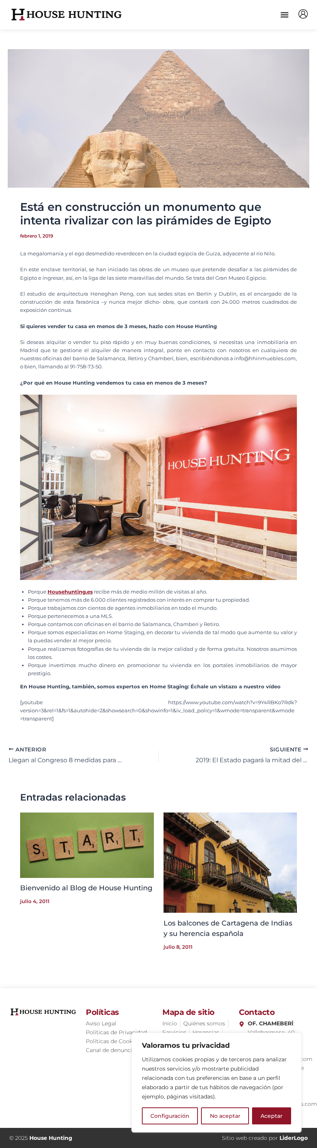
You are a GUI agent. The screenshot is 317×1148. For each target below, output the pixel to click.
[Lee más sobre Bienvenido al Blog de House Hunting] (87, 845)
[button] (284, 14)
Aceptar (272, 1115)
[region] (216, 1083)
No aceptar (225, 1115)
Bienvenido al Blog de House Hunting (86, 887)
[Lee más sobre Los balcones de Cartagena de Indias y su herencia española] (230, 862)
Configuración (169, 1115)
